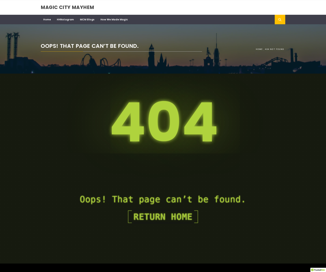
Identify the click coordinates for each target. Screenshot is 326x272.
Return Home (163, 217)
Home (47, 19)
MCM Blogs (87, 19)
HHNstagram (65, 19)
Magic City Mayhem (67, 7)
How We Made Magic (114, 19)
